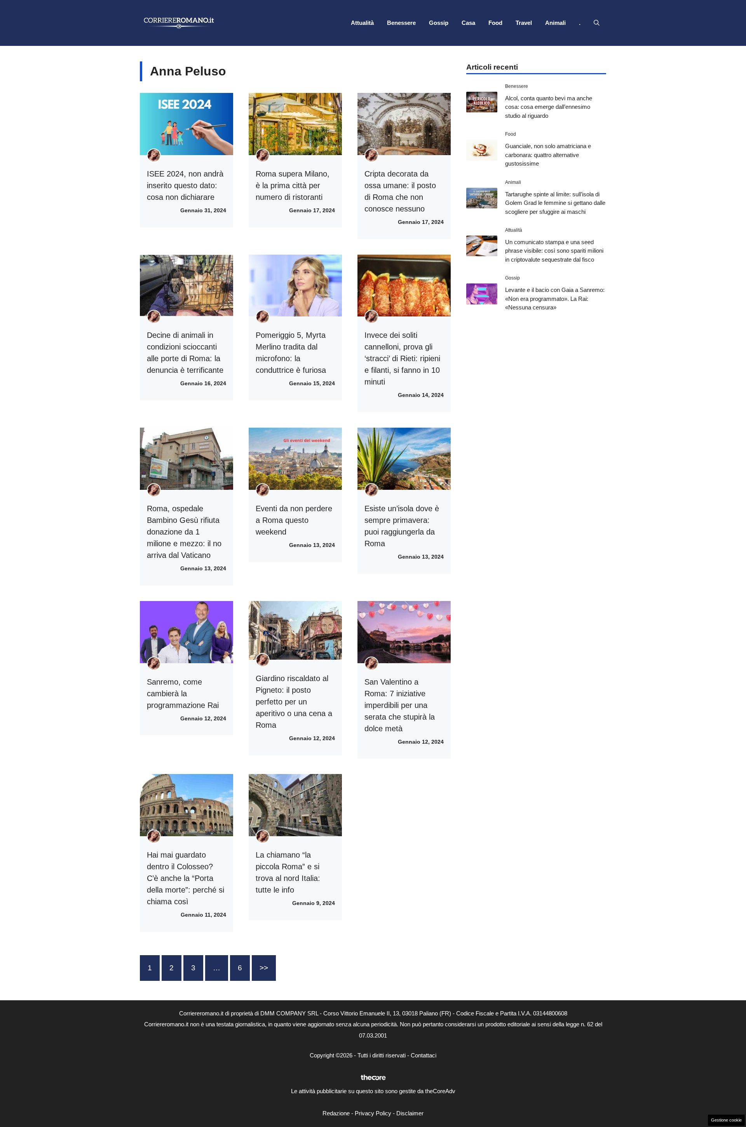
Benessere (401, 22)
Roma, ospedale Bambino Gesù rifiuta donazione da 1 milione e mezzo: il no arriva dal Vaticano (184, 531)
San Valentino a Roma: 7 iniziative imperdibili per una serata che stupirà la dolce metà (399, 705)
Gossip (438, 22)
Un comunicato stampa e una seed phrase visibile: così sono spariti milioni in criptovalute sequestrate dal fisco (554, 251)
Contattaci (423, 1055)
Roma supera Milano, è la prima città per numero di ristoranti (292, 185)
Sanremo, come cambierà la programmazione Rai (183, 693)
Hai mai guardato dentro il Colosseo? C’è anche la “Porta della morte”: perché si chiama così (185, 878)
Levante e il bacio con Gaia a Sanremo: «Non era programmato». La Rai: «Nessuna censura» (555, 299)
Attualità (362, 22)
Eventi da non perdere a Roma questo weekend (294, 520)
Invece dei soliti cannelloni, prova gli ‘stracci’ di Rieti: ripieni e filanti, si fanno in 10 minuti (402, 358)
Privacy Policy (373, 1113)
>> (264, 968)
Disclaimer (410, 1113)
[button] (596, 23)
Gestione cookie (726, 1120)
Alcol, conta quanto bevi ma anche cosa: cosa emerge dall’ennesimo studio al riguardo (548, 107)
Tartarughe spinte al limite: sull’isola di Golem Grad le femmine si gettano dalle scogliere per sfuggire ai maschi (555, 203)
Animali (555, 22)
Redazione (336, 1113)
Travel (524, 22)
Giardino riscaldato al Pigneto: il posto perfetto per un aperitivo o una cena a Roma (294, 701)
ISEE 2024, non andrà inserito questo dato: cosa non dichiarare (185, 185)
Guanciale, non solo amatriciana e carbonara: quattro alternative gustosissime (548, 155)
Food (495, 22)
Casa (468, 22)
